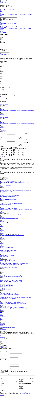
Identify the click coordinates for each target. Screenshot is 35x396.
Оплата (9, 9)
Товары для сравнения (22, 14)
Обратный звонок (3, 4)
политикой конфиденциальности (25, 393)
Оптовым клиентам (9, 0)
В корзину (2, 53)
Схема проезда (8, 4)
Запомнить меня (4, 345)
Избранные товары (15, 14)
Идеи (1, 26)
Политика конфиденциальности (5, 326)
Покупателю (2, 8)
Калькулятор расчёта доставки (5, 96)
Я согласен (2, 395)
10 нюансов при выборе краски (11, 26)
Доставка (11, 9)
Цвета (1, 11)
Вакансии (1, 318)
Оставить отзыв (2, 156)
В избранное (2, 85)
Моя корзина (2, 14)
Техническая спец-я (3, 130)
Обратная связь (2, 334)
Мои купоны (31, 14)
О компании (2, 9)
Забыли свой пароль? (4, 347)
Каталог (1, 21)
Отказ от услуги (2, 325)
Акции (1, 10)
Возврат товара (2, 324)
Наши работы (2, 316)
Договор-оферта (2, 323)
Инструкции (4, 26)
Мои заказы (6, 14)
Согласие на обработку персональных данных (7, 327)
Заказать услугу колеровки (4, 54)
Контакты (5, 9)
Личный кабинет (3, 13)
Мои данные (10, 14)
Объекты (14, 9)
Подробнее (2, 107)
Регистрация (5, 346)
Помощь (1, 1)
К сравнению (6, 85)
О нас (1, 312)
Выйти (1, 15)
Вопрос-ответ (18, 26)
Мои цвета (27, 14)
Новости (1, 315)
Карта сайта (2, 319)
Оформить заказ (2, 337)
